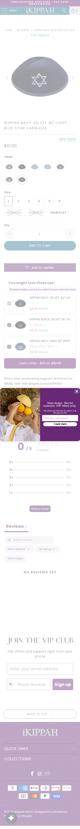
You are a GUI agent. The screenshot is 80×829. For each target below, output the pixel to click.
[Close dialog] (76, 391)
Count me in (60, 424)
